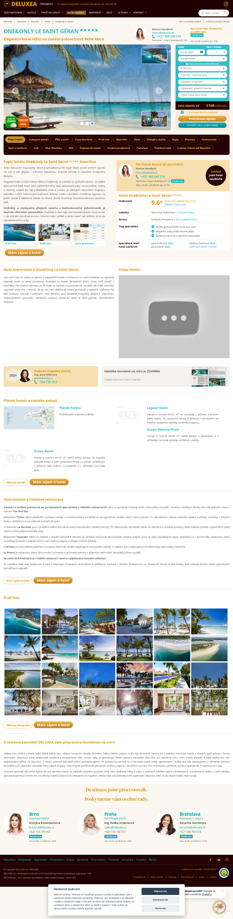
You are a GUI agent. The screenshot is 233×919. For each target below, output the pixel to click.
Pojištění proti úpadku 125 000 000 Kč (199, 869)
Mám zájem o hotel (24, 252)
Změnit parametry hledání (218, 21)
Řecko (153, 860)
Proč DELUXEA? (50, 12)
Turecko (141, 860)
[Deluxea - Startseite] (20, 4)
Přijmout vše (160, 891)
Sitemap (172, 876)
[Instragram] (227, 859)
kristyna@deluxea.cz (41, 827)
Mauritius (10, 860)
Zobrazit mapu (186, 212)
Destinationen (13, 12)
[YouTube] (218, 859)
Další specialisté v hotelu (203, 246)
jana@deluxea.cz (43, 378)
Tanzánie (82, 860)
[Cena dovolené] (89, 232)
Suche (201, 876)
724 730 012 (48, 382)
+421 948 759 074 (190, 832)
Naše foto (46, 243)
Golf (109, 12)
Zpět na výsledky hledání (190, 21)
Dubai (70, 860)
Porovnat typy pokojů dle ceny (204, 63)
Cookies (213, 876)
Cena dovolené (84, 243)
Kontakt (139, 12)
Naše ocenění (156, 876)
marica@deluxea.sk (163, 32)
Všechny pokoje (16, 482)
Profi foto (10, 243)
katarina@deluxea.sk (192, 827)
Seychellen (40, 860)
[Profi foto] (19, 232)
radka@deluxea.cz (115, 827)
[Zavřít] (222, 891)
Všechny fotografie (18, 725)
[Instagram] (226, 4)
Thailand (113, 860)
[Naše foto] (54, 232)
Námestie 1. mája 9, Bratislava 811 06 (169, 40)
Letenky (123, 12)
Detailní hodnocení (175, 204)
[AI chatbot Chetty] (219, 907)
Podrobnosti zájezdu (202, 119)
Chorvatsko (98, 860)
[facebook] (210, 859)
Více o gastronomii (186, 219)
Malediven (24, 860)
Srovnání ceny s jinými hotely (202, 125)
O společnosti (139, 876)
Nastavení (160, 908)
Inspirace (95, 12)
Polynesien (57, 860)
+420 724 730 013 (114, 832)
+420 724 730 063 (39, 832)
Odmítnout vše (160, 899)
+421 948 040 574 (169, 36)
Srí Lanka (127, 860)
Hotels (31, 12)
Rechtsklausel (187, 876)
